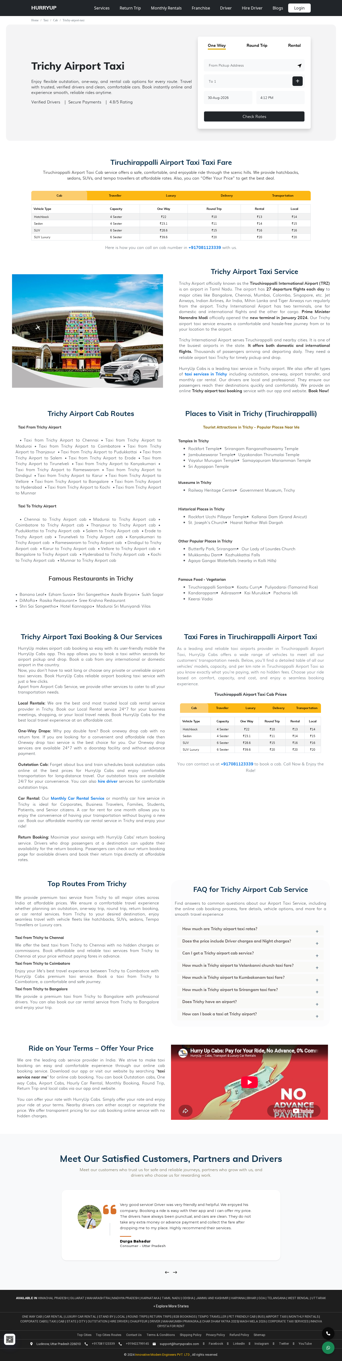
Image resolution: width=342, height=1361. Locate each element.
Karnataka (150, 1298)
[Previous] (167, 1272)
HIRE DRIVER (119, 1321)
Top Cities (84, 1335)
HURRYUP (44, 8)
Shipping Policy (190, 1335)
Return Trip (130, 8)
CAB (61, 1321)
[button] (299, 65)
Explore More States (172, 1306)
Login (299, 8)
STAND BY (106, 1316)
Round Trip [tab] (257, 46)
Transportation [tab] (282, 195)
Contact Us (134, 1335)
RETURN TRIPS (161, 1316)
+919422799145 (137, 1343)
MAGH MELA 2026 (253, 1321)
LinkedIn (239, 1343)
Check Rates (254, 116)
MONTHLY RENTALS (304, 1316)
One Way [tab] (217, 46)
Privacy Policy (215, 1335)
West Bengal (298, 1298)
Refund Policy (239, 1335)
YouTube (305, 1343)
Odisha (188, 1298)
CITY (82, 1321)
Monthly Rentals (166, 8)
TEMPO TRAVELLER (212, 1316)
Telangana (276, 1298)
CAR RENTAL (54, 1316)
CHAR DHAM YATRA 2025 (220, 1321)
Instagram (262, 1343)
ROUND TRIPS (138, 1316)
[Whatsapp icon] (328, 1347)
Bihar (251, 1298)
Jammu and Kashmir (212, 1298)
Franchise (201, 8)
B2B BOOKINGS (185, 1316)
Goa (261, 1298)
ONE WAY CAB (32, 1316)
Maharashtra (98, 1298)
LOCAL (121, 1316)
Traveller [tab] (115, 195)
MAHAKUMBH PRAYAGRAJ (181, 1321)
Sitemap (259, 1335)
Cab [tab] (59, 195)
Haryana (238, 1298)
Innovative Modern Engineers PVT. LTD (163, 1354)
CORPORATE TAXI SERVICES (288, 1321)
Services (102, 8)
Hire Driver (252, 8)
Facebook (216, 1343)
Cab (55, 20)
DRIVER (155, 1321)
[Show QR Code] (9, 1339)
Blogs (278, 8)
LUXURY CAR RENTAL (81, 1316)
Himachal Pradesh (53, 1298)
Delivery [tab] (227, 195)
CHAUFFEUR (139, 1321)
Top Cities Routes (108, 1335)
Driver (226, 8)
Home (35, 20)
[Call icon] (328, 1333)
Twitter (284, 1343)
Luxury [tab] (171, 195)
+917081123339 (205, 248)
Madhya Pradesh (125, 1298)
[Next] (175, 1272)
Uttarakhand (322, 1298)
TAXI (53, 1321)
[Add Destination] (297, 81)
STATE (72, 1321)
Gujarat (77, 1298)
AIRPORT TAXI (276, 1316)
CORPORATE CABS (34, 1321)
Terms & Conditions (160, 1335)
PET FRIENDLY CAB (242, 1316)
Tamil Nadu (171, 1298)
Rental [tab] (294, 46)
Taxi (45, 20)
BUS (261, 1316)
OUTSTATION (98, 1321)
